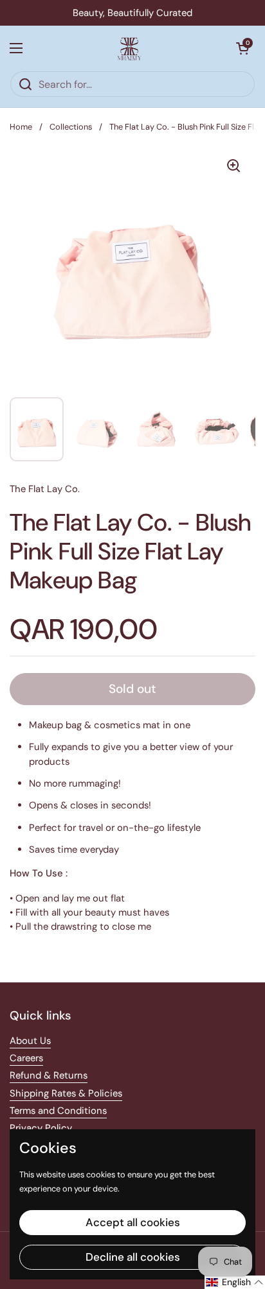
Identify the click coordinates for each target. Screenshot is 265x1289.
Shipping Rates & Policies (66, 1093)
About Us (30, 1040)
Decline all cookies (133, 1257)
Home (21, 126)
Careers (26, 1058)
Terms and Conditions (58, 1110)
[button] (242, 48)
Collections (71, 126)
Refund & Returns (48, 1075)
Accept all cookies (133, 1222)
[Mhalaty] (129, 48)
